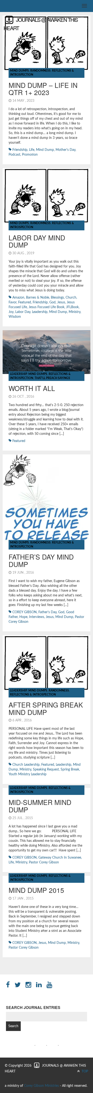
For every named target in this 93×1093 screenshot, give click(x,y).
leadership (39, 312)
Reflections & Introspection (33, 694)
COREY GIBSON (24, 612)
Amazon (18, 297)
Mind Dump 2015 (36, 890)
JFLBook (72, 307)
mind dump (45, 150)
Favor (12, 302)
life (31, 150)
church (71, 297)
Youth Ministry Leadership (27, 774)
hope (23, 617)
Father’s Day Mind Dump (41, 560)
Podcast (14, 154)
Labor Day (22, 312)
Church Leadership (26, 764)
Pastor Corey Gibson (44, 862)
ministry (74, 312)
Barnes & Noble (37, 297)
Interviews (36, 617)
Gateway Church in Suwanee (59, 857)
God (52, 302)
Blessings (57, 297)
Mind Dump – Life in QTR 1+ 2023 (43, 88)
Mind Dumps (19, 70)
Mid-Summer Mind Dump (40, 805)
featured (24, 302)
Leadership (18, 374)
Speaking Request (46, 769)
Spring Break (70, 769)
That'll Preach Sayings (52, 378)
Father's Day (47, 612)
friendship (19, 150)
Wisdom (15, 316)
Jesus (61, 302)
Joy (11, 312)
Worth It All (32, 388)
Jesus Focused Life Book (46, 307)
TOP (84, 1071)
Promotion (30, 154)
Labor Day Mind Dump (37, 241)
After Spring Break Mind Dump (46, 708)
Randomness (40, 70)
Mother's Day (65, 150)
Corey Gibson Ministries (41, 1085)
